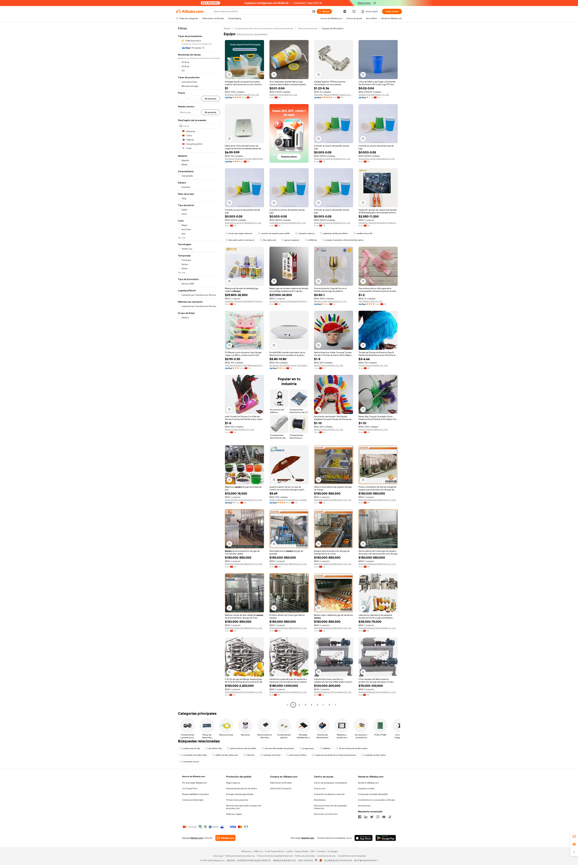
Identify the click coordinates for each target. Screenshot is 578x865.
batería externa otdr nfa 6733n (243, 748)
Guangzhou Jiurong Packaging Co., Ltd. (332, 158)
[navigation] (199, 367)
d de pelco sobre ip (306, 233)
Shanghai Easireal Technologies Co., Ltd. (377, 628)
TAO (312, 851)
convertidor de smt (191, 762)
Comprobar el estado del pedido (373, 794)
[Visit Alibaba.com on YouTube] (384, 817)
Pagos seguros (233, 783)
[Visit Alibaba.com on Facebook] (360, 817)
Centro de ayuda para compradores (330, 783)
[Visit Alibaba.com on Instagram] (378, 817)
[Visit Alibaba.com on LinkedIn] (366, 817)
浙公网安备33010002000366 (338, 860)
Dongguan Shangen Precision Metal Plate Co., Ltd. (244, 158)
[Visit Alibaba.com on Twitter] (372, 817)
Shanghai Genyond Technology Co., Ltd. (243, 500)
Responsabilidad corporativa (195, 794)
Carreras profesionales (193, 800)
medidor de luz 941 (364, 233)
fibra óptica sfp (269, 240)
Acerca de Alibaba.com (193, 776)
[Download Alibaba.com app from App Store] (363, 838)
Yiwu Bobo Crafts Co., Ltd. (371, 301)
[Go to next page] (335, 705)
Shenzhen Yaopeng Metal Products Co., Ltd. (333, 94)
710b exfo (251, 755)
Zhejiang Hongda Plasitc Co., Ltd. (374, 94)
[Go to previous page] (287, 705)
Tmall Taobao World (274, 851)
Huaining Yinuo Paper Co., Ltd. (283, 94)
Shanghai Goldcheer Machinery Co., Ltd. (332, 500)
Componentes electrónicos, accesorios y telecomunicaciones (264, 28)
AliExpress (246, 851)
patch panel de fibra (297, 755)
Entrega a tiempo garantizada (239, 794)
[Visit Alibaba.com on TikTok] (390, 817)
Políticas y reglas (234, 814)
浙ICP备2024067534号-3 (366, 860)
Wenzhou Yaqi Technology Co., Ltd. (330, 301)
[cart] (354, 12)
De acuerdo (210, 98)
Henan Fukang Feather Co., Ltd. (328, 365)
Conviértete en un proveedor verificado (376, 800)
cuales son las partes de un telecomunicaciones (335, 755)
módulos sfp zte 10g (191, 748)
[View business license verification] (316, 860)
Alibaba (227, 28)
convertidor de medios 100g (195, 755)
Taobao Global (301, 851)
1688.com (258, 851)
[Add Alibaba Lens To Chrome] (225, 838)
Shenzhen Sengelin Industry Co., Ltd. (242, 94)
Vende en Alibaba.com (368, 783)
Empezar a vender (366, 788)
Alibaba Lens (196, 838)
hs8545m (327, 748)
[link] (574, 836)
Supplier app (307, 838)
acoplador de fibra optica (375, 755)
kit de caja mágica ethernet (240, 233)
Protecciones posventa (237, 800)
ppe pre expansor (292, 240)
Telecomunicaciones (307, 28)
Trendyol (321, 851)
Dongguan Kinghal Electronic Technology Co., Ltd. (289, 365)
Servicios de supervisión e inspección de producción (243, 806)
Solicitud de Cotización (280, 788)
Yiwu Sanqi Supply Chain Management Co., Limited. (244, 365)
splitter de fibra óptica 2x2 (226, 755)
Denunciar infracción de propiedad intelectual (330, 806)
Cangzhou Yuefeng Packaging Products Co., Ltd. (378, 223)
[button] (313, 11)
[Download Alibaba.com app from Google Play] (386, 838)
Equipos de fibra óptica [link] (332, 28)
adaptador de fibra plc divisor (335, 233)
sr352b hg (312, 240)
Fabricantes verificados (281, 783)
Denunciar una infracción (326, 814)
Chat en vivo (320, 788)
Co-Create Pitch (189, 788)
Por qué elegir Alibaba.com (194, 783)
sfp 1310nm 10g (214, 748)
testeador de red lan (272, 755)
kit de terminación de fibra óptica (353, 748)
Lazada (289, 851)
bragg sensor (308, 748)
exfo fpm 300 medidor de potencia (279, 748)
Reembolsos (320, 800)
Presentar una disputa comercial (329, 794)
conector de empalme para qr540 (275, 233)
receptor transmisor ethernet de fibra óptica (344, 240)
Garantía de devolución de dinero (241, 788)
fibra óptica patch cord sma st (241, 240)
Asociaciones (364, 805)
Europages (333, 851)
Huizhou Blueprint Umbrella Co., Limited (288, 500)
